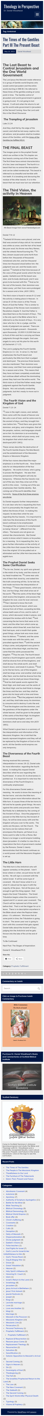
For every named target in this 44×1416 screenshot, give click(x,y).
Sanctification (12, 1353)
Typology (10, 1401)
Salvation (10, 1350)
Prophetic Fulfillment (20, 966)
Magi (8, 1311)
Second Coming (13, 1361)
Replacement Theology (16, 1344)
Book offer (10, 1217)
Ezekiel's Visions (13, 1242)
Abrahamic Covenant (15, 1191)
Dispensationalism (14, 1237)
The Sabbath (11, 1390)
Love (8, 1305)
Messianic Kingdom (14, 1319)
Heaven (9, 1268)
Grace (8, 1262)
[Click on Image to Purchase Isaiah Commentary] (22, 1025)
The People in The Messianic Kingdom (22, 1170)
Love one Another (13, 1308)
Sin (7, 1367)
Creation (9, 1225)
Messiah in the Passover (16, 1317)
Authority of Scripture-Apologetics (21, 1200)
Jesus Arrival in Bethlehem (17, 1288)
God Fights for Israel (15, 1248)
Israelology (11, 1282)
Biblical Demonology (15, 1211)
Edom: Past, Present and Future (19, 1179)
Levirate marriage (14, 1302)
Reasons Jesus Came (15, 1341)
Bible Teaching (12, 1205)
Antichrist (10, 1194)
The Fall (9, 1376)
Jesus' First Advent (14, 1291)
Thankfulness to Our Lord (17, 1173)
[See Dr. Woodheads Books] (22, 1077)
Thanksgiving (12, 1373)
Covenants (10, 1222)
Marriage (10, 1314)
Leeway (33, 1412)
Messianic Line (12, 1322)
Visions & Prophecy (14, 1404)
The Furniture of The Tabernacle (20, 1176)
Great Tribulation (13, 1265)
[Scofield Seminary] (22, 1121)
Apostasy (10, 1197)
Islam (8, 1277)
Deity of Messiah (13, 1234)
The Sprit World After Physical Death (22, 1396)
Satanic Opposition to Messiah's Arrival (23, 1356)
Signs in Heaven (13, 1364)
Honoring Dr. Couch (14, 1274)
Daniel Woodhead (24, 51)
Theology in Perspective (21, 6)
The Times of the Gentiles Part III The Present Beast (21, 42)
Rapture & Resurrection (16, 1339)
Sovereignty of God (14, 1370)
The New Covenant (14, 1387)
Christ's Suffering (13, 1220)
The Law (10, 1384)
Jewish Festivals (13, 1294)
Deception (10, 1231)
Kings (8, 1299)
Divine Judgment (13, 1240)
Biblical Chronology (14, 1208)
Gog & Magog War (14, 1260)
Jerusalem (10, 1285)
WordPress (21, 1412)
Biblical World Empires (16, 1214)
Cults (8, 1228)
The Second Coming (14, 1393)
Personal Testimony (14, 1328)
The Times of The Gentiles (17, 1167)
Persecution (11, 1325)
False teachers (12, 1245)
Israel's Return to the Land (17, 1280)
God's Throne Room (14, 1257)
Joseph (9, 1297)
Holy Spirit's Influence (15, 1271)
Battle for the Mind (14, 1202)
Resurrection (11, 1347)
